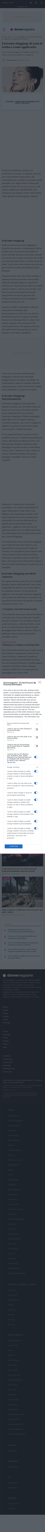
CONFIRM (13, 846)
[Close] (40, 683)
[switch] (36, 729)
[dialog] (22, 766)
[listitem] (22, 724)
